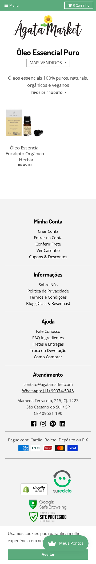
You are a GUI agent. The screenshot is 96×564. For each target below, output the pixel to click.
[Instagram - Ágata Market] (43, 423)
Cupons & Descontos (48, 256)
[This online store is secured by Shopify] (34, 493)
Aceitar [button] (48, 554)
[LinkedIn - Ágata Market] (62, 423)
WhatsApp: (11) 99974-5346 (48, 390)
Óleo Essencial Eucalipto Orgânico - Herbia (25, 153)
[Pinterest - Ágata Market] (53, 423)
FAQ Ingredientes (48, 337)
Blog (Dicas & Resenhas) (48, 303)
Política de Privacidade (48, 291)
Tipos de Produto (47, 93)
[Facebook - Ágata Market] (33, 423)
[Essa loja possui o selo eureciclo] (62, 493)
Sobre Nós (48, 284)
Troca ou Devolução (48, 350)
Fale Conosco (48, 331)
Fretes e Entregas (48, 344)
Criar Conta (48, 231)
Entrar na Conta (48, 237)
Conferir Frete (48, 244)
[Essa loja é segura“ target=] (48, 522)
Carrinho (81, 5)
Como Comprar (48, 356)
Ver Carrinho (48, 250)
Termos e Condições (48, 297)
